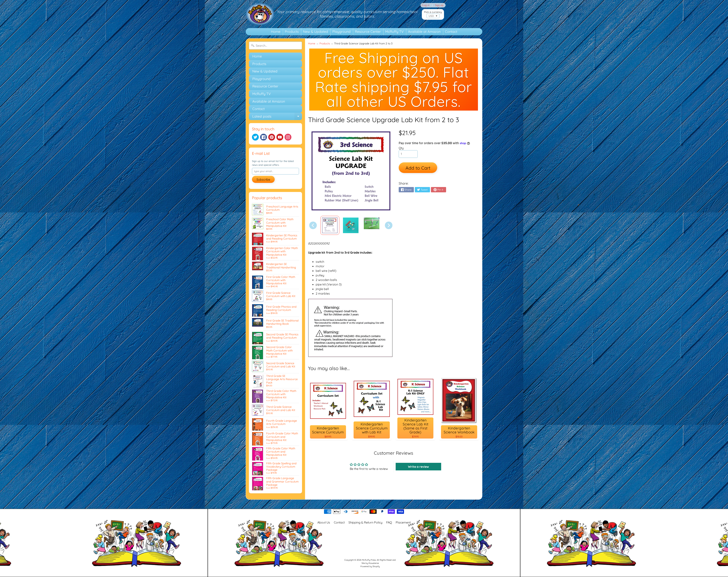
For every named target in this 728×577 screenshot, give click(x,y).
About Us (323, 522)
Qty (401, 148)
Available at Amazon (424, 31)
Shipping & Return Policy (365, 522)
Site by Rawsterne (370, 563)
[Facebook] (263, 137)
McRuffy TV (394, 31)
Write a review (418, 467)
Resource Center (368, 31)
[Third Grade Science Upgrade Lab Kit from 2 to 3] (329, 225)
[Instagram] (288, 137)
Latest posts (277, 117)
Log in (425, 5)
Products (292, 31)
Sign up (439, 5)
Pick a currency (433, 12)
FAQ (389, 522)
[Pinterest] (271, 137)
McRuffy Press (369, 560)
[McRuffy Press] (260, 14)
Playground (341, 31)
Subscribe (263, 179)
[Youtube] (279, 137)
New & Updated (315, 31)
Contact (451, 31)
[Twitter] (255, 137)
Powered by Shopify (370, 566)
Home (275, 31)
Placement (403, 522)
